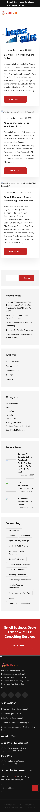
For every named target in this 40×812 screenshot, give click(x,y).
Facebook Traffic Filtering (18, 546)
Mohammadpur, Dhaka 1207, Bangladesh (16, 749)
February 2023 (12, 366)
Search (27, 278)
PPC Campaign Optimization (20, 580)
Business (12, 535)
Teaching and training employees (19, 330)
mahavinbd (10, 50)
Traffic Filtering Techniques (19, 603)
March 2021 (10, 379)
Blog (8, 407)
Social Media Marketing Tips (19, 593)
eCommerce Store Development (14, 709)
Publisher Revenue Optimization (19, 426)
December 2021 (12, 370)
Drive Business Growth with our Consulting (25, 502)
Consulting (25, 535)
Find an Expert (19, 645)
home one (10, 411)
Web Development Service (12, 713)
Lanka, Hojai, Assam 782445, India (15, 762)
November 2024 (12, 361)
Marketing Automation (17, 574)
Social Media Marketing (15, 430)
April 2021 (9, 375)
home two (10, 415)
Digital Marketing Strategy (19, 541)
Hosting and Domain (14, 422)
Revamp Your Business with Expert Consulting (25, 485)
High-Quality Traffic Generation (16, 552)
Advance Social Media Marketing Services (18, 722)
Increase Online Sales (17, 569)
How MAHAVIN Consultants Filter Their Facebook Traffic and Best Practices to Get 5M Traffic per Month (25, 463)
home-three (11, 418)
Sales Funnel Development (12, 718)
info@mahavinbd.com (14, 5)
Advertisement (12, 403)
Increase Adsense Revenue (19, 564)
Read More (14, 99)
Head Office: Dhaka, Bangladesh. (21, 2)
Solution (12, 598)
